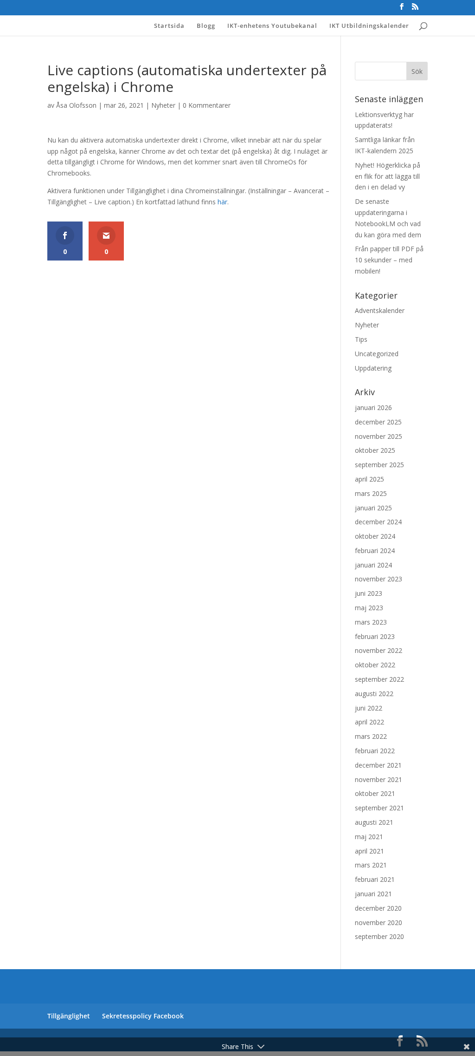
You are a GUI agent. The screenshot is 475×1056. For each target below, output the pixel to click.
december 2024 (378, 521)
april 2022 (369, 721)
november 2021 (378, 779)
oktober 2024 (375, 536)
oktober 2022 (375, 664)
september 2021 (379, 807)
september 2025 (379, 464)
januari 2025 (373, 507)
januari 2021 (373, 893)
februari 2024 (375, 550)
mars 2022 (371, 736)
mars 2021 (371, 864)
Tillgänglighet (68, 1015)
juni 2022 (368, 708)
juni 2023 (368, 593)
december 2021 (378, 765)
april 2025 (369, 479)
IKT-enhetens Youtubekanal (272, 26)
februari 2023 (375, 636)
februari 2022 (375, 750)
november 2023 (378, 578)
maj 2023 (369, 607)
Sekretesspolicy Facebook (143, 1015)
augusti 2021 (374, 822)
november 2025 (378, 436)
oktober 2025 (375, 450)
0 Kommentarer (207, 105)
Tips (361, 339)
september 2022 (379, 679)
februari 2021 (375, 879)
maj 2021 (369, 836)
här (222, 201)
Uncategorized (376, 353)
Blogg (206, 26)
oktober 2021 (375, 793)
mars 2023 (371, 622)
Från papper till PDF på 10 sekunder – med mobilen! (389, 259)
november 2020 (378, 922)
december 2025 (378, 421)
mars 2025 (371, 493)
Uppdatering (373, 368)
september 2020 (379, 936)
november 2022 (378, 650)
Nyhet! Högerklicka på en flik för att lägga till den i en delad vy (387, 176)
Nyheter (163, 105)
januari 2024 (373, 565)
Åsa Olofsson (76, 105)
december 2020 (378, 908)
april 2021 (369, 851)
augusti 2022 (374, 693)
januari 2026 (373, 407)
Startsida (169, 26)
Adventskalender (379, 310)
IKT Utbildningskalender (369, 26)
